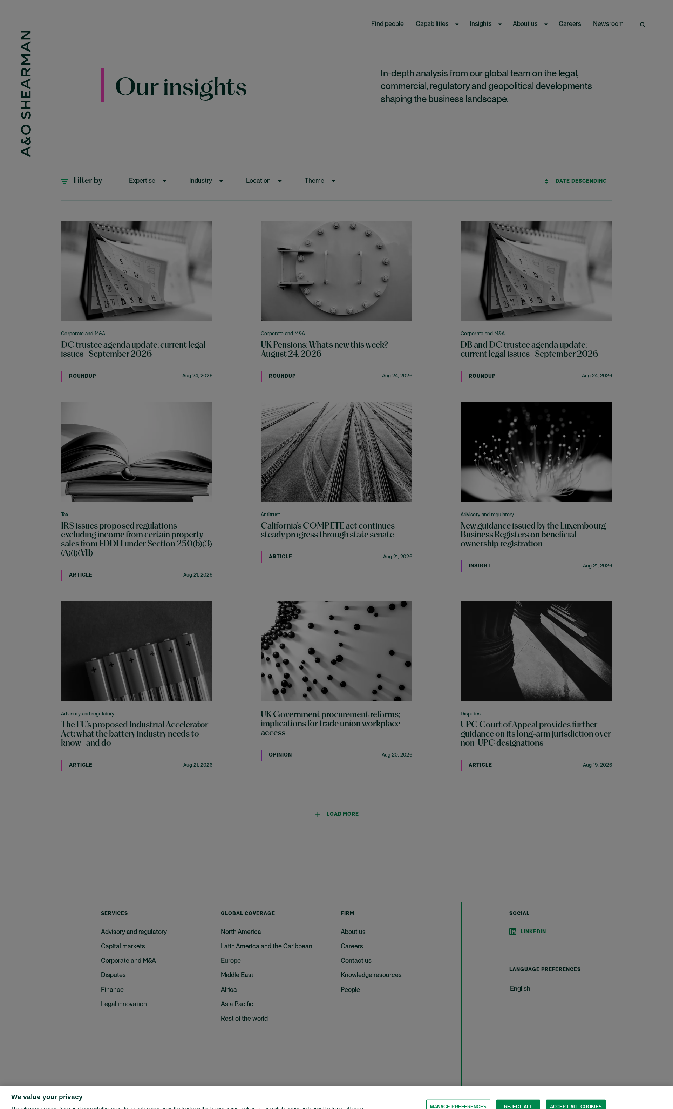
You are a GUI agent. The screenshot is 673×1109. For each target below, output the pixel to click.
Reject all (518, 1086)
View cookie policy (213, 1101)
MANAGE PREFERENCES (458, 1086)
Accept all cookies (576, 1086)
